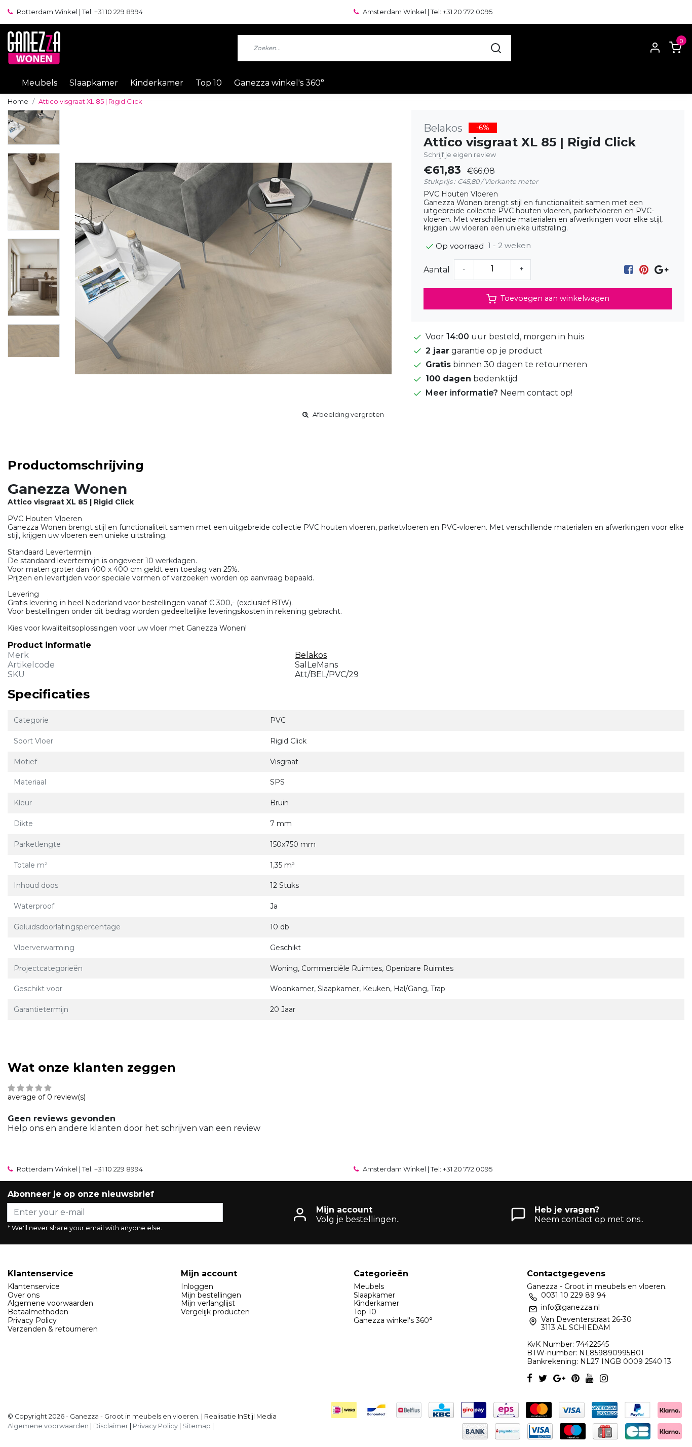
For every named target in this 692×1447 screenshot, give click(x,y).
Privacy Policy (32, 1320)
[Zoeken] (496, 48)
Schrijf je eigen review (460, 155)
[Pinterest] (643, 270)
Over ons (24, 1295)
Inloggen (197, 1286)
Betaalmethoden (38, 1311)
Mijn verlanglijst (208, 1303)
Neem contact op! (536, 393)
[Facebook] (628, 270)
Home (18, 101)
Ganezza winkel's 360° (279, 83)
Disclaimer (110, 1426)
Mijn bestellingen (211, 1295)
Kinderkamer (156, 83)
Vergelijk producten (215, 1311)
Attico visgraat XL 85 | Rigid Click (90, 101)
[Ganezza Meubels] (34, 47)
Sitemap (196, 1426)
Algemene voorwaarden (50, 1303)
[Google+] (661, 270)
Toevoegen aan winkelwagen (555, 298)
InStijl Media (256, 1416)
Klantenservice (34, 1286)
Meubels (39, 83)
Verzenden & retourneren (53, 1329)
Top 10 (209, 83)
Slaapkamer (93, 83)
